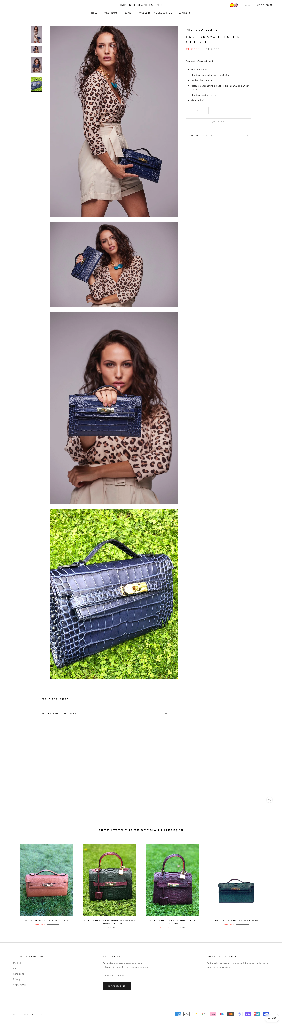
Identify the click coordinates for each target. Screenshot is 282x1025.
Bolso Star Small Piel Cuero (46, 920)
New (94, 13)
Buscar (247, 5)
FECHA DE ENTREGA (55, 699)
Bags (128, 13)
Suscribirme (117, 986)
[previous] (10, 883)
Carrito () (265, 5)
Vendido (218, 122)
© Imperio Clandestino (28, 1015)
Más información (200, 136)
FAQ (15, 968)
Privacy (16, 979)
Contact (17, 963)
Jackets (185, 13)
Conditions (18, 973)
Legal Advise (19, 984)
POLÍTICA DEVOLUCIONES (58, 713)
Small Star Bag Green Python (235, 920)
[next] (271, 883)
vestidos (111, 13)
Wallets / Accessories (155, 13)
